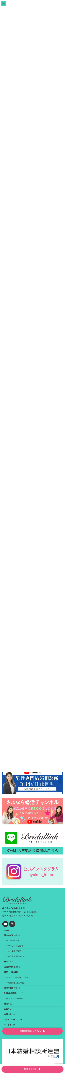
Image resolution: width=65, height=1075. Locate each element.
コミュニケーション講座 (18, 977)
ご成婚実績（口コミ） (13, 967)
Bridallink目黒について (13, 993)
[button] (32, 1031)
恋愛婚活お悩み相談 (16, 983)
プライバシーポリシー (13, 1020)
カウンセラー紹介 (15, 998)
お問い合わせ (9, 1014)
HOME (7, 930)
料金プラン (8, 962)
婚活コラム (8, 1004)
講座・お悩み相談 (11, 972)
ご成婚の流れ (13, 941)
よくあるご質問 (14, 951)
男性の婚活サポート (12, 935)
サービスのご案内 (15, 946)
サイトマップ (9, 1025)
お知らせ (7, 1009)
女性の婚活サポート (12, 988)
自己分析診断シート (16, 956)
